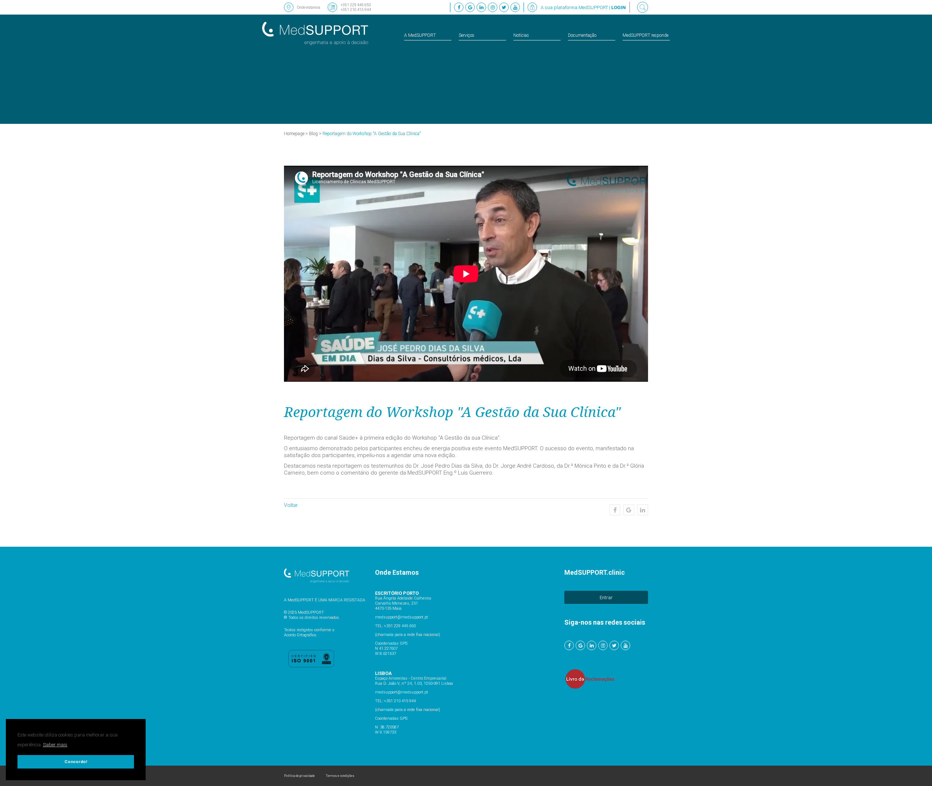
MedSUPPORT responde (645, 35)
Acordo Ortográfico (300, 635)
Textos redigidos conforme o (309, 630)
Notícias (521, 35)
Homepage (294, 133)
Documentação (582, 35)
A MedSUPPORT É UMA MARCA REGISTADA (324, 600)
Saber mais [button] (55, 744)
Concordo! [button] (75, 761)
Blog (313, 133)
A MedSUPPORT (420, 35)
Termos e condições (340, 776)
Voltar (291, 505)
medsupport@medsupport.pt (401, 617)
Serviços (466, 35)
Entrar (606, 597)
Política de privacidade (299, 776)
